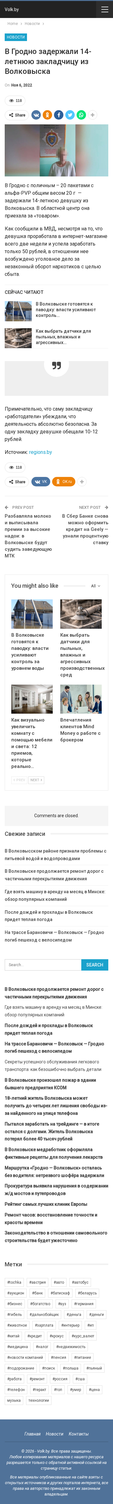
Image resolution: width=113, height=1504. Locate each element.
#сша (80, 1379)
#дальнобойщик (44, 1314)
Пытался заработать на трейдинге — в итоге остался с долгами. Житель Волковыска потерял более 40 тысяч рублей (52, 1131)
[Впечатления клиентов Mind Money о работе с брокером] (81, 699)
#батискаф (60, 1293)
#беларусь (87, 1293)
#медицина (17, 1347)
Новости (16, 37)
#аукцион (15, 1293)
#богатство (40, 1304)
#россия (59, 1379)
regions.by (40, 452)
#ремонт (37, 1379)
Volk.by (12, 9)
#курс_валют (83, 1336)
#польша (70, 1368)
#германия (84, 1304)
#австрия (37, 1282)
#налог (42, 1347)
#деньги (96, 1314)
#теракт (39, 1390)
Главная (32, 1433)
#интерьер (70, 1325)
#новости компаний (25, 1357)
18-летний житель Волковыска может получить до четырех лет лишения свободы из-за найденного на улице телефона (56, 1106)
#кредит (34, 1336)
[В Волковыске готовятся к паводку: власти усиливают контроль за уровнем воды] (18, 311)
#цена (94, 1390)
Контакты (79, 1433)
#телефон (16, 1390)
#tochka (14, 1282)
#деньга (74, 1314)
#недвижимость (70, 1347)
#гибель (14, 1314)
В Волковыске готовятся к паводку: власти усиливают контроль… (66, 309)
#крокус (57, 1336)
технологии (39, 1400)
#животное (17, 1325)
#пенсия (58, 1357)
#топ (58, 1390)
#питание (82, 1357)
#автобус (80, 1282)
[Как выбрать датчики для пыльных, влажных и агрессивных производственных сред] (18, 338)
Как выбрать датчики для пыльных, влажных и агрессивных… (63, 337)
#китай (13, 1336)
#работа (14, 1379)
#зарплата (44, 1325)
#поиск (48, 1368)
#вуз (62, 1304)
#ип (90, 1325)
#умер (75, 1390)
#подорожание (20, 1368)
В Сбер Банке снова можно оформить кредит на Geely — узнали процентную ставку (85, 529)
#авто (59, 1282)
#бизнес (14, 1304)
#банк (37, 1293)
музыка (14, 1400)
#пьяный (94, 1368)
